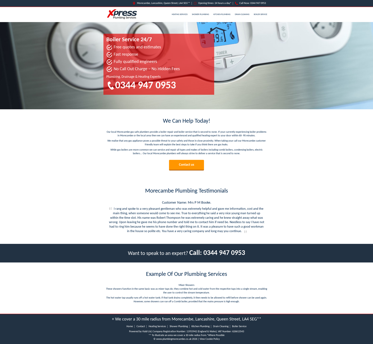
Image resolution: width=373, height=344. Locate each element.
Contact (141, 326)
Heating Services (180, 14)
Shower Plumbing (200, 14)
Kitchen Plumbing (222, 14)
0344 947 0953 (258, 3)
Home (129, 326)
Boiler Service (260, 14)
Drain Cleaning (242, 14)
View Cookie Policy (210, 339)
